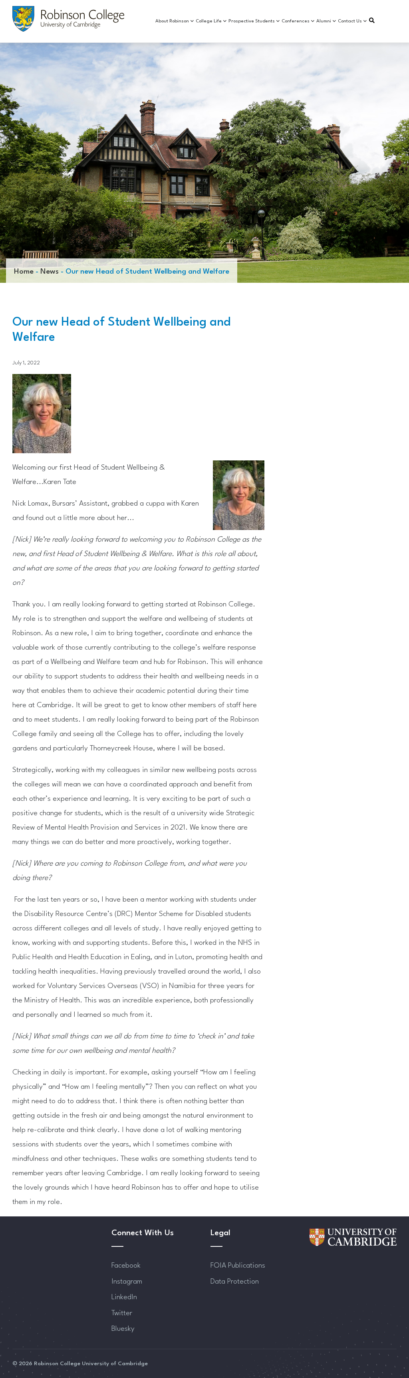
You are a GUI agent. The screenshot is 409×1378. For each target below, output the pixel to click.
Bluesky (123, 1328)
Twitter (121, 1313)
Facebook (126, 1265)
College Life (209, 21)
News (49, 271)
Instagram (126, 1281)
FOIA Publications (237, 1265)
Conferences (296, 21)
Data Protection (234, 1281)
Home (24, 271)
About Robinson (172, 21)
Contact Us (350, 21)
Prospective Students (251, 21)
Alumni (323, 21)
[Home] (68, 19)
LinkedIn (124, 1297)
